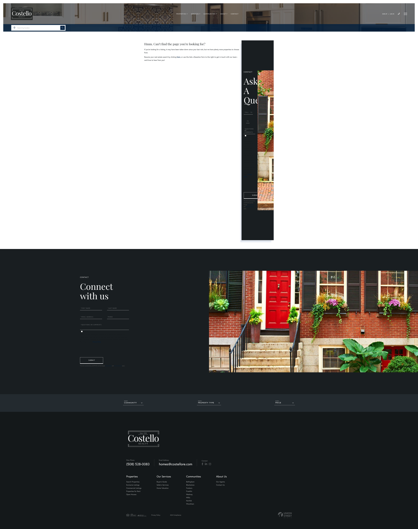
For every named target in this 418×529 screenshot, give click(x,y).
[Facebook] (202, 464)
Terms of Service (249, 206)
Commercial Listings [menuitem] (133, 488)
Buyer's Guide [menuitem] (162, 482)
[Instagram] (210, 464)
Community (130, 403)
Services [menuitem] (195, 14)
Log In (392, 14)
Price (278, 403)
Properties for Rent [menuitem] (133, 491)
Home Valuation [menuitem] (163, 488)
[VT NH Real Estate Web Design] (285, 515)
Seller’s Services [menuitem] (163, 485)
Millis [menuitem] (188, 498)
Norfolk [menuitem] (189, 501)
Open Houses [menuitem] (131, 494)
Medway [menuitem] (189, 494)
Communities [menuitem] (209, 14)
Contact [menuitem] (235, 14)
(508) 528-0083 (138, 464)
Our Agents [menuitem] (220, 482)
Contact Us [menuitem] (220, 485)
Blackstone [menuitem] (190, 485)
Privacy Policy (250, 204)
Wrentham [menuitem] (190, 504)
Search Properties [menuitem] (133, 482)
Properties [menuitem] (181, 14)
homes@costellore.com (175, 464)
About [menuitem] (223, 14)
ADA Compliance (175, 515)
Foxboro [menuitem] (189, 488)
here (178, 57)
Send (255, 195)
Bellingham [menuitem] (190, 482)
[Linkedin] (206, 464)
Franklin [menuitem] (189, 491)
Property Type (206, 403)
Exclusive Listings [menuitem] (132, 485)
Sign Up (384, 14)
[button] (62, 28)
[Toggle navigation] (405, 14)
